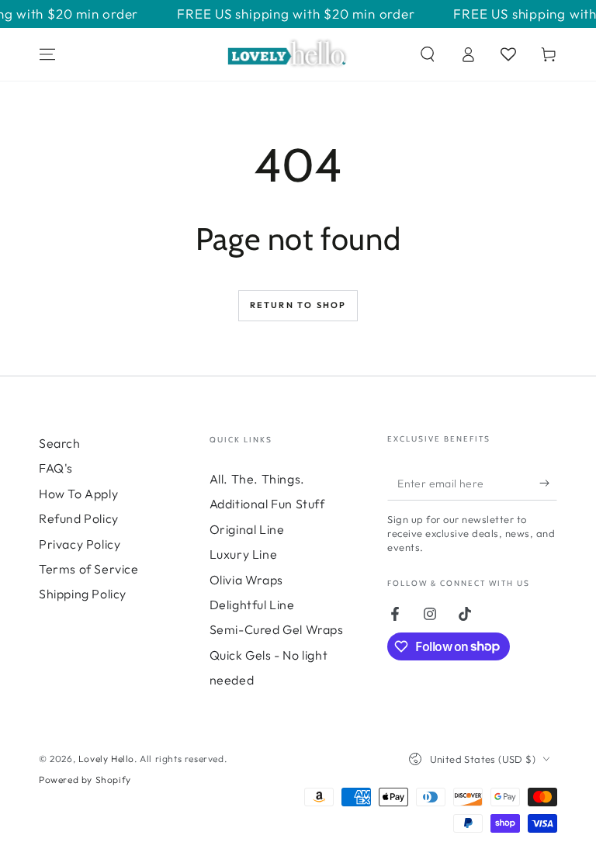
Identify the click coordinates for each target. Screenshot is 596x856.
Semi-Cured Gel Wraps (277, 629)
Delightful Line (252, 604)
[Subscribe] (548, 483)
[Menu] (47, 54)
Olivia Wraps (246, 579)
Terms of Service (89, 569)
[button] (427, 54)
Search (60, 443)
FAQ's (56, 468)
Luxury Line (244, 554)
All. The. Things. (257, 479)
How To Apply (78, 493)
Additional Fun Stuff (267, 503)
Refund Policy (79, 518)
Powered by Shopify (85, 779)
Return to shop (298, 305)
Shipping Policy (82, 593)
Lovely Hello (106, 758)
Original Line (247, 529)
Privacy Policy (79, 544)
